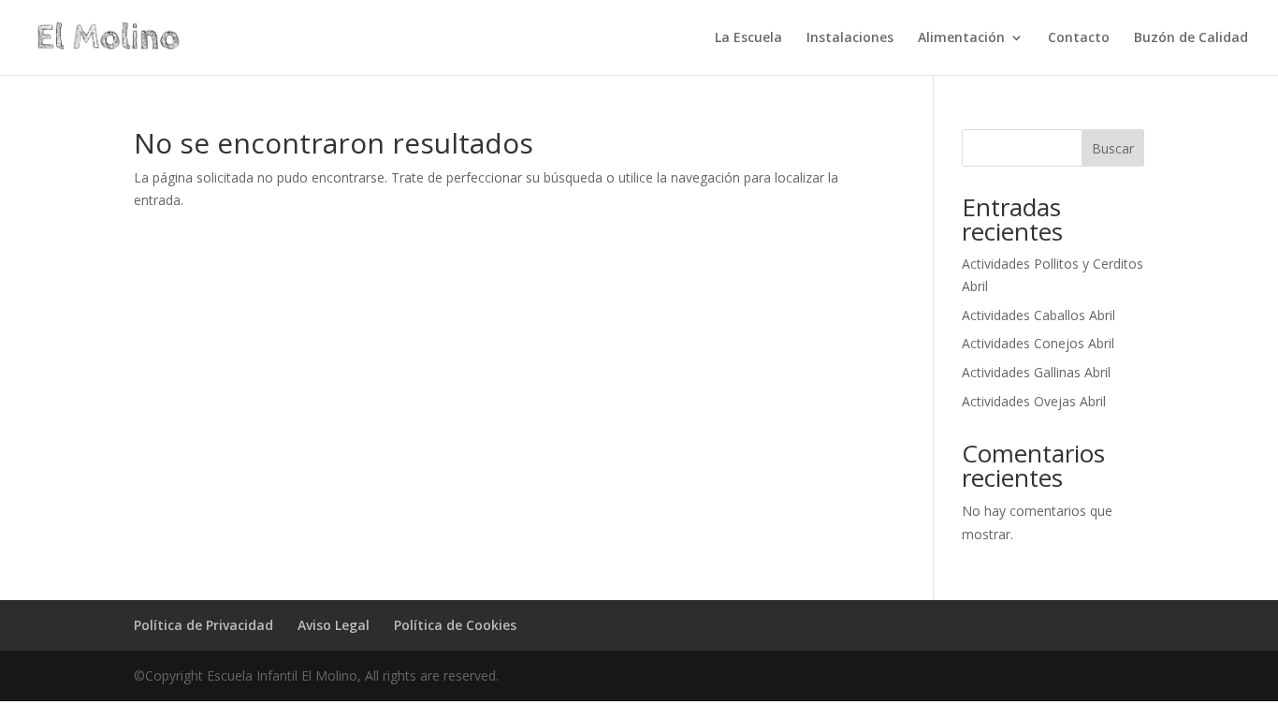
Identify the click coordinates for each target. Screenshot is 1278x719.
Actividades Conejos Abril (1038, 343)
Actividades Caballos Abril (1038, 315)
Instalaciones (849, 38)
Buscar (1113, 148)
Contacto (1079, 38)
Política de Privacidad (203, 625)
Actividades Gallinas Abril (1036, 372)
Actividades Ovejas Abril (1034, 401)
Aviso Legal (334, 625)
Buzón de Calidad (1191, 38)
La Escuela (748, 38)
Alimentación (961, 38)
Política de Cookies (455, 625)
